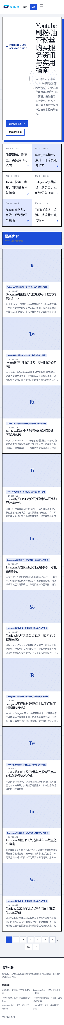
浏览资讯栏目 (17, 123)
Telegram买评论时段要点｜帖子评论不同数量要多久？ (31, 706)
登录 (25, 7)
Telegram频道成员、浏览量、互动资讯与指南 (47, 999)
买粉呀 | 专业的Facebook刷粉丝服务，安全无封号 (26, 424)
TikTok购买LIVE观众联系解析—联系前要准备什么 (31, 501)
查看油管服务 (15, 132)
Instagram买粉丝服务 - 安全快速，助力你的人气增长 (27, 560)
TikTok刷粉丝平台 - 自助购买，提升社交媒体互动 (26, 492)
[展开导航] (41, 6)
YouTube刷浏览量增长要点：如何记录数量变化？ (30, 637)
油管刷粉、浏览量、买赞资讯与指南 (16, 992)
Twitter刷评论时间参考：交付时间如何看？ (31, 365)
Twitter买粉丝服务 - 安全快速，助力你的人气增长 (26, 355)
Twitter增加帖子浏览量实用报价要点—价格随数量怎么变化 (31, 774)
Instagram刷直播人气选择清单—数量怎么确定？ (31, 842)
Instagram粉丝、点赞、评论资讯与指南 (46, 992)
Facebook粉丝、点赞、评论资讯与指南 (16, 1007)
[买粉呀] (11, 7)
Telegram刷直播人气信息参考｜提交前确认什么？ (31, 296)
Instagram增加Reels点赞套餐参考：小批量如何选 (31, 569)
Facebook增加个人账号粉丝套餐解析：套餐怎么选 (31, 433)
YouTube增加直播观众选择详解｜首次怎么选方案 (30, 910)
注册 (33, 7)
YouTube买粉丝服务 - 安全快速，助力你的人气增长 (27, 628)
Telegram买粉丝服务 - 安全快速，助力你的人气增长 (27, 287)
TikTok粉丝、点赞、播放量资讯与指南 (47, 1007)
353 (28, 946)
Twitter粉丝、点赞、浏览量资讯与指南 (16, 999)
